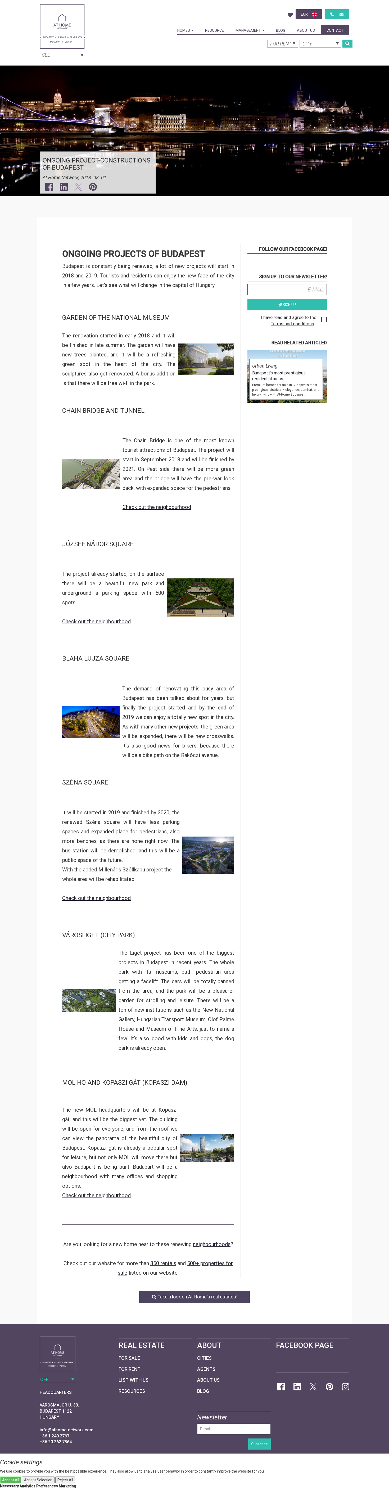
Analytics (27, 1486)
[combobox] (62, 54)
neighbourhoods (211, 1244)
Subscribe (259, 1444)
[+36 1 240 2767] (332, 14)
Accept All (10, 1480)
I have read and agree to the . (288, 320)
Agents (206, 1369)
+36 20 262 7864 (56, 1441)
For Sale (129, 1358)
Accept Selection (38, 1480)
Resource (214, 30)
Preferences (47, 1486)
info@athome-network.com (66, 1429)
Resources (132, 1391)
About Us (306, 30)
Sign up (289, 305)
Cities (204, 1358)
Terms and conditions (292, 323)
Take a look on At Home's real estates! (196, 1296)
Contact (335, 30)
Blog (280, 30)
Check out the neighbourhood (157, 507)
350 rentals (163, 1263)
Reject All (65, 1480)
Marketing (67, 1486)
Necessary (9, 1486)
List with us (133, 1380)
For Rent (130, 1369)
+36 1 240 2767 (54, 1435)
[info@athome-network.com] (341, 14)
